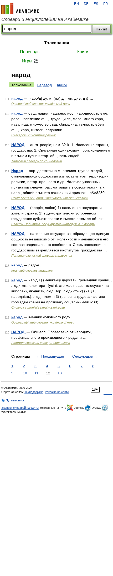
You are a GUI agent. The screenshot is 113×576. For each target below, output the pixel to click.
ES (96, 4)
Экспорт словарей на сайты (20, 407)
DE (86, 4)
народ (17, 98)
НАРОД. (18, 332)
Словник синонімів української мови (38, 307)
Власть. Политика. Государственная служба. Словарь (53, 224)
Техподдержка (33, 392)
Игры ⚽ (30, 61)
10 (25, 373)
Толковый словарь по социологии (36, 161)
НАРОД (17, 145)
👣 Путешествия (12, 400)
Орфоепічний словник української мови (40, 104)
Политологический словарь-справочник (41, 255)
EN (76, 4)
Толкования (56, 43)
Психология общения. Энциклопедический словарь (49, 198)
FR (105, 4)
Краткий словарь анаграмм (32, 270)
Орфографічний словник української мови (42, 322)
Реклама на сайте (57, 392)
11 (36, 373)
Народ (17, 171)
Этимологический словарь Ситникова (40, 343)
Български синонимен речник (33, 135)
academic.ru (20, 8)
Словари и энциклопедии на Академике (45, 19)
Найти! (101, 29)
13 (60, 373)
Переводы (30, 52)
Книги (82, 52)
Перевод (44, 85)
